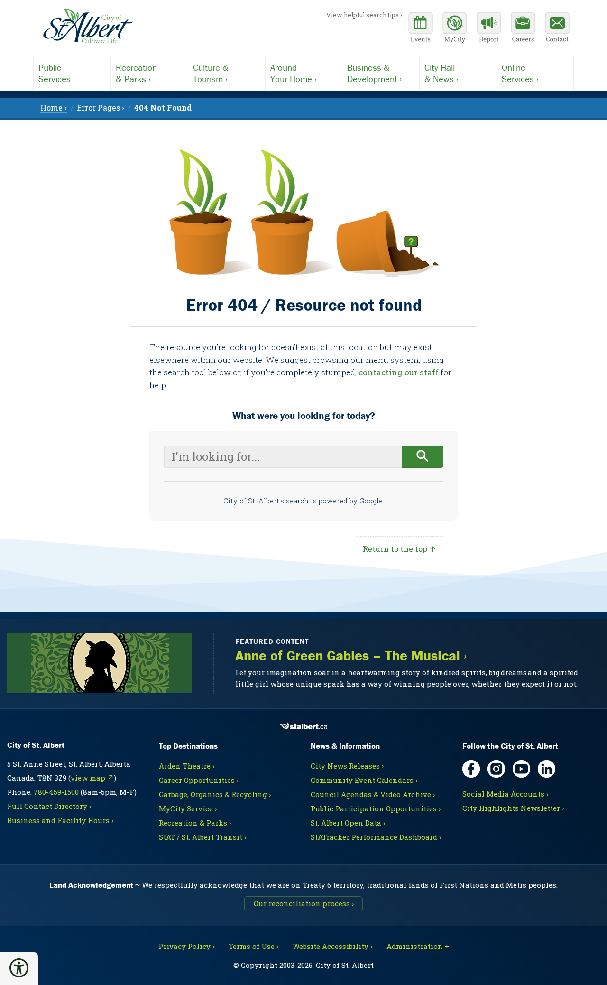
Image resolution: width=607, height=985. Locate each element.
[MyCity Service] (455, 28)
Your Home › (293, 73)
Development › (374, 73)
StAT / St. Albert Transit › (202, 837)
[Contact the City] (557, 28)
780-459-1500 (56, 792)
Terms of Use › (253, 946)
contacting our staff (399, 372)
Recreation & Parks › (195, 822)
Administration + (417, 946)
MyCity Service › (188, 808)
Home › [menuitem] (53, 107)
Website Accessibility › (332, 946)
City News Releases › (347, 766)
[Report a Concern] (489, 28)
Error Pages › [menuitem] (100, 107)
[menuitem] (163, 107)
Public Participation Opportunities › (376, 808)
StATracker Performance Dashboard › (376, 837)
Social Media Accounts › (505, 794)
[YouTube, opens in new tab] (521, 769)
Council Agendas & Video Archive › (373, 794)
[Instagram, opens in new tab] (496, 769)
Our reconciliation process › (304, 903)
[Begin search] (423, 457)
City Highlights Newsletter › (513, 808)
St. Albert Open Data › (348, 822)
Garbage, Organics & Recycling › (215, 794)
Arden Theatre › (186, 766)
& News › (441, 73)
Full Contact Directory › (49, 806)
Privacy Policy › (186, 946)
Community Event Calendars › (364, 780)
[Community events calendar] (420, 28)
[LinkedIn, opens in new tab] (546, 769)
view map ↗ (92, 777)
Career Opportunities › (199, 780)
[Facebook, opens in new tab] (471, 769)
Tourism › (211, 73)
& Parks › (136, 73)
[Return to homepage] (87, 26)
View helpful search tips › (364, 14)
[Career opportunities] (523, 28)
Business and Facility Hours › (60, 820)
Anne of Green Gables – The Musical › (351, 655)
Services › (56, 73)
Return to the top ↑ (399, 549)
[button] (19, 968)
